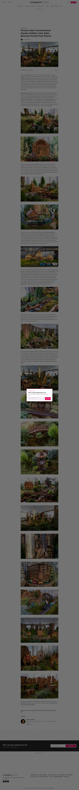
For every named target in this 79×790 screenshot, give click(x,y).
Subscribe (48, 398)
